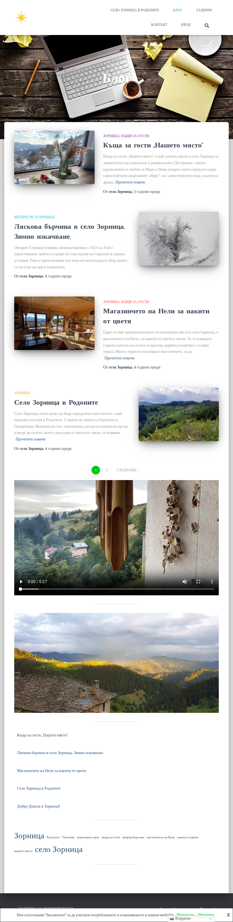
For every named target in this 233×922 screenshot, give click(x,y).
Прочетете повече (130, 182)
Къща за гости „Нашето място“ (153, 145)
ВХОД (185, 25)
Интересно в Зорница (34, 217)
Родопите (53, 837)
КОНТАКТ (159, 25)
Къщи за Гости (135, 136)
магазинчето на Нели (161, 837)
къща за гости (111, 837)
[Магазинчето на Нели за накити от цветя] (54, 323)
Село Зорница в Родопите (135, 10)
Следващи (126, 470)
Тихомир (68, 837)
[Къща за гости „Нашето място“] (54, 157)
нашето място (23, 851)
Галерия (204, 10)
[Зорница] (21, 18)
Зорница (111, 136)
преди (147, 191)
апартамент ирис (88, 837)
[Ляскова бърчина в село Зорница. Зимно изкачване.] (179, 238)
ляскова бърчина (133, 837)
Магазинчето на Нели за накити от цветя (156, 316)
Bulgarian (182, 918)
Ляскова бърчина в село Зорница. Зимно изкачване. (69, 231)
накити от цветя (187, 837)
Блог (177, 10)
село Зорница (59, 849)
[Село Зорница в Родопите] (179, 414)
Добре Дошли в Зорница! (38, 806)
